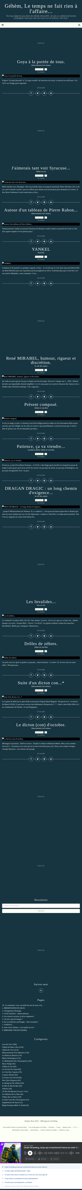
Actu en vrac (41, 605)
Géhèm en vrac (41, 171)
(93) (8, 1064)
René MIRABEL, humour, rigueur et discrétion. (41, 360)
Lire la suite (41, 88)
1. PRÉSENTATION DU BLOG (13, 1008)
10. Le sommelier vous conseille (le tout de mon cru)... (22, 1005)
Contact (58, 1127)
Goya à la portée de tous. (41, 61)
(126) (17, 1061)
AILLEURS (41, 253)
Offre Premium (34, 1130)
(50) (13, 1083)
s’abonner (31, 1159)
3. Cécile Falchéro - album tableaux (15, 1014)
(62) (11, 1080)
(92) (9, 1067)
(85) (11, 1069)
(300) (9, 1044)
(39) (12, 1086)
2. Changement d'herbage (11, 1011)
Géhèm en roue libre (41, 408)
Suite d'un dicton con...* (41, 682)
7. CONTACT (7, 1025)
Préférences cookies (64, 1130)
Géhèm (13, 1127)
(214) (10, 1050)
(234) (12, 1047)
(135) (11, 1058)
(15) (15, 1100)
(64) (12, 1078)
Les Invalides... (41, 601)
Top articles (51, 1127)
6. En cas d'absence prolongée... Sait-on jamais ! (20, 1022)
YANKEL (41, 249)
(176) (12, 1055)
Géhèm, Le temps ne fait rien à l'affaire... (41, 8)
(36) (7, 1089)
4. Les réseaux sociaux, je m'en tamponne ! (18, 1016)
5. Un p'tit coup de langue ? (12, 1019)
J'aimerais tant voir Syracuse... (41, 168)
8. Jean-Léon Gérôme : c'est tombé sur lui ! (18, 1027)
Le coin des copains (41, 366)
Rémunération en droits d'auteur (20, 1130)
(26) (12, 1094)
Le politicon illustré (34, 450)
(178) (15, 1053)
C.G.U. (75, 1127)
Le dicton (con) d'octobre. (41, 724)
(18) (11, 1097)
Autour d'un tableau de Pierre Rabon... (41, 210)
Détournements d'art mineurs (41, 65)
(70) (12, 1072)
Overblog (53, 1121)
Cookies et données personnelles (48, 1130)
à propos (56, 1159)
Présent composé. (41, 404)
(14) (12, 1103)
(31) (15, 1091)
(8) (15, 1105)
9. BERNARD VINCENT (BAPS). (14, 1030)
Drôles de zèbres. (41, 643)
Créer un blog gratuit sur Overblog (37, 1127)
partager (43, 1159)
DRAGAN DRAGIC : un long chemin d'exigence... (41, 490)
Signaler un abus (67, 1127)
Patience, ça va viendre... (41, 446)
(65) (10, 1075)
